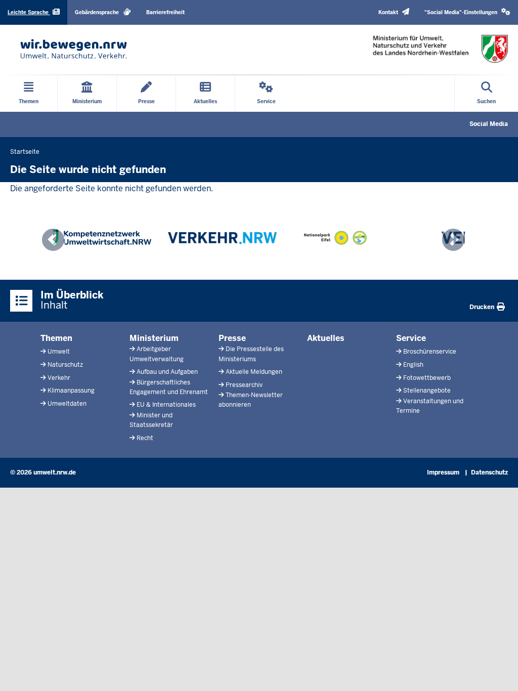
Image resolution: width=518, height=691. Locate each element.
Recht (145, 438)
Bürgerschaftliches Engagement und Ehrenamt (169, 387)
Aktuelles (325, 338)
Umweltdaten (67, 404)
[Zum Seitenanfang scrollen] (498, 672)
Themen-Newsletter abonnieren (251, 400)
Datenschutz (489, 472)
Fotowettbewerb (427, 378)
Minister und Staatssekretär (151, 420)
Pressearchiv (244, 385)
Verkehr (59, 378)
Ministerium (154, 338)
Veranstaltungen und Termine (429, 406)
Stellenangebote (427, 390)
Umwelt (59, 352)
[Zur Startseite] (73, 49)
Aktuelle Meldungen (254, 372)
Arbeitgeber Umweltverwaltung (157, 354)
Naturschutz (65, 365)
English (413, 365)
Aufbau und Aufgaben (167, 372)
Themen (56, 338)
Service (411, 338)
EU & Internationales (166, 405)
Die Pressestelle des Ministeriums (251, 354)
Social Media (488, 124)
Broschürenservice (429, 352)
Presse (232, 338)
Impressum (443, 472)
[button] (467, 12)
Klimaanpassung (71, 390)
